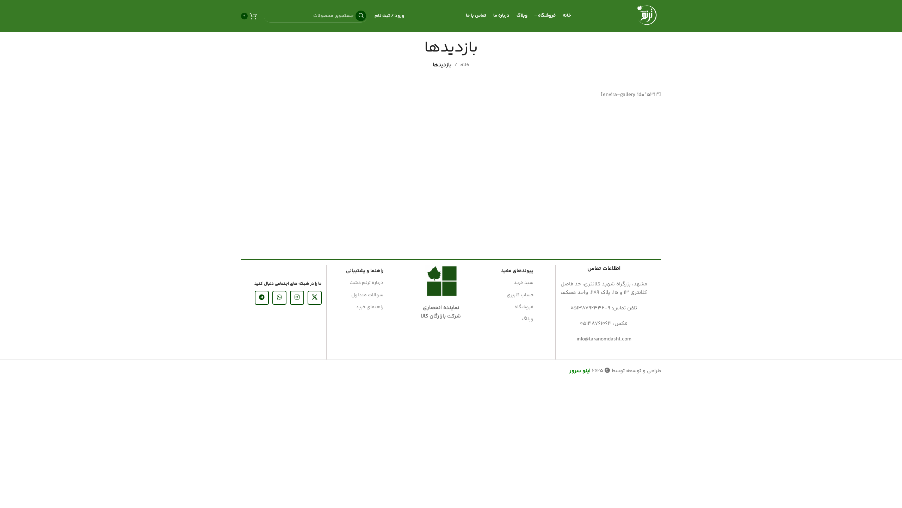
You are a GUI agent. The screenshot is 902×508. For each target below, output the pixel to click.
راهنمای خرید (369, 307)
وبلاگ (527, 319)
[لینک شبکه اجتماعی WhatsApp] (279, 298)
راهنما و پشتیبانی (364, 271)
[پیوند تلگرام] (262, 298)
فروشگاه (523, 307)
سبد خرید (523, 283)
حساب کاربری (520, 295)
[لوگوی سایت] (647, 16)
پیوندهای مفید (517, 271)
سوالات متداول (367, 295)
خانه (464, 65)
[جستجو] (361, 16)
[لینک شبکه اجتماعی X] (315, 298)
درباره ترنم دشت (366, 283)
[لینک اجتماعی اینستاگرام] (297, 298)
